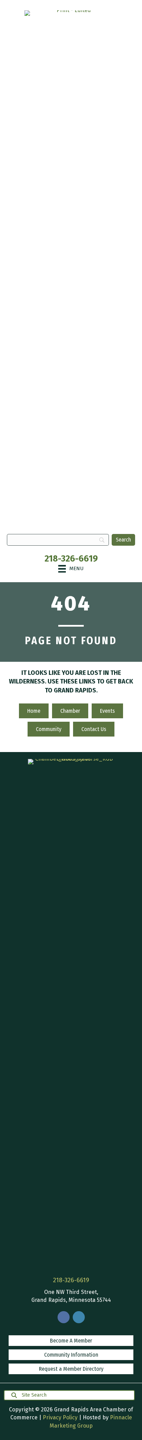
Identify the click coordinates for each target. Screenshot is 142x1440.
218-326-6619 (71, 559)
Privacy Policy (60, 1417)
